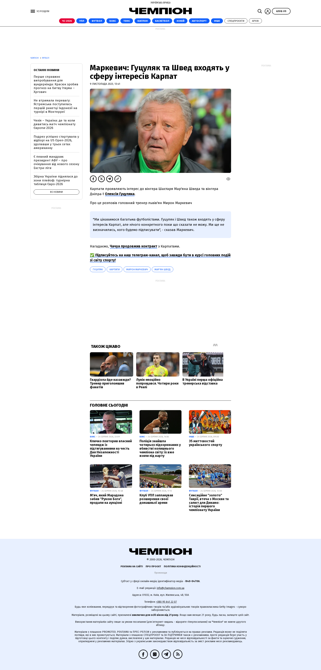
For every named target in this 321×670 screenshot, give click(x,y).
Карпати (114, 269)
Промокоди (160, 572)
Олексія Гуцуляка (119, 194)
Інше (217, 20)
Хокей (180, 20)
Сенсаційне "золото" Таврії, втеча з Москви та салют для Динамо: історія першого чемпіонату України (209, 502)
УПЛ (81, 20)
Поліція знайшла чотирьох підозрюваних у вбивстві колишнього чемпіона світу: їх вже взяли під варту (160, 448)
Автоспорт (199, 20)
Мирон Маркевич (137, 269)
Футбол (97, 20)
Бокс (112, 20)
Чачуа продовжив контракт (133, 246)
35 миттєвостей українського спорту (205, 443)
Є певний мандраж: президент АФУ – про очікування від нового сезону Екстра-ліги (56, 162)
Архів (255, 20)
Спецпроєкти (236, 20)
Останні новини (46, 70)
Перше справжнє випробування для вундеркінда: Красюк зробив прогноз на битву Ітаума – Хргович (56, 84)
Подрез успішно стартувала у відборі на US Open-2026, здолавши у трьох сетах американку (56, 142)
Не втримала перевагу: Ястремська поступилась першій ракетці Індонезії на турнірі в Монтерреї (55, 106)
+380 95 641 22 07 (166, 601)
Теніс (126, 20)
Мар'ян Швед (163, 269)
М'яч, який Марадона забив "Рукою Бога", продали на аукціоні (107, 499)
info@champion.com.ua (170, 588)
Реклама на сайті (132, 566)
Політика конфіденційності (182, 566)
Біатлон (142, 20)
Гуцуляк (98, 269)
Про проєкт (153, 566)
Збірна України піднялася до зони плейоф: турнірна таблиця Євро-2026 (56, 180)
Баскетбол (162, 20)
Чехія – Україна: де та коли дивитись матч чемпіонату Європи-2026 (54, 124)
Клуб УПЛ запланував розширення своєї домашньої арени (156, 499)
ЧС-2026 (67, 20)
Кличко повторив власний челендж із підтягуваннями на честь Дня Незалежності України (111, 448)
